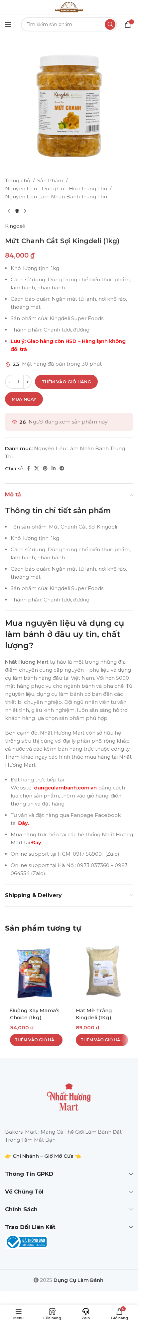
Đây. (23, 823)
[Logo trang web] (69, 6)
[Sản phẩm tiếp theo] (25, 211)
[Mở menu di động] (8, 24)
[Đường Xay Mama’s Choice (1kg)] (36, 971)
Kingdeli (15, 226)
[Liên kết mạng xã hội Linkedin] (54, 468)
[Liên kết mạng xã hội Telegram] (62, 468)
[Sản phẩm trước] (9, 211)
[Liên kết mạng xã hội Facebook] (28, 468)
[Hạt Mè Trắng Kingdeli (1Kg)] (102, 971)
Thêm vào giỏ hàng (66, 381)
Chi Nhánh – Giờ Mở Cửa (43, 1156)
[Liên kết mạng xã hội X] (36, 468)
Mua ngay (24, 399)
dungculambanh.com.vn (65, 787)
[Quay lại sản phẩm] (17, 211)
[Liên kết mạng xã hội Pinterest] (45, 468)
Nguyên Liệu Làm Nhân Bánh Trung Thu (56, 196)
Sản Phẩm (50, 180)
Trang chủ (17, 180)
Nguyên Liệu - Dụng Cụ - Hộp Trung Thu (56, 188)
